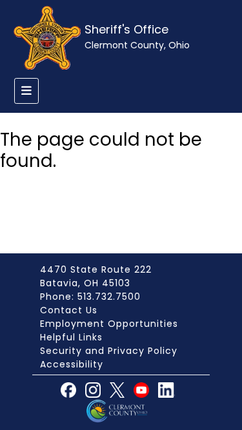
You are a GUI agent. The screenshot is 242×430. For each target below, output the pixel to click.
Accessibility (71, 364)
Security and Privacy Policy (108, 350)
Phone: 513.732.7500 (90, 296)
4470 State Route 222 (96, 269)
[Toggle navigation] (26, 91)
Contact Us (68, 310)
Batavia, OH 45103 (85, 283)
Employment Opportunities (109, 323)
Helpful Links (71, 337)
